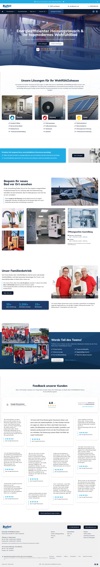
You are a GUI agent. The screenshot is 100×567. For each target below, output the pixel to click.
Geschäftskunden (22, 11)
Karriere (42, 11)
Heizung (53, 535)
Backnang (51, 556)
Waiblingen (58, 556)
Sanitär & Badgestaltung (57, 533)
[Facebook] (96, 11)
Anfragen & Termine (56, 11)
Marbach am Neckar (87, 556)
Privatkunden (10, 11)
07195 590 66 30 (94, 6)
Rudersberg (52, 558)
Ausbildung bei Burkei (89, 535)
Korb (79, 556)
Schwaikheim (73, 556)
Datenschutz (10, 564)
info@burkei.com (74, 6)
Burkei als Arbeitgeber (89, 537)
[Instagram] (93, 11)
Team (68, 535)
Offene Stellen (87, 533)
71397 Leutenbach (55, 6)
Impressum (4, 564)
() (71, 360)
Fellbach (66, 556)
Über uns (32, 11)
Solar (52, 537)
